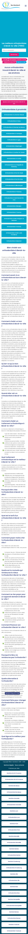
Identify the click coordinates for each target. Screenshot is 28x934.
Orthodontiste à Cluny (14, 121)
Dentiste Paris (14, 823)
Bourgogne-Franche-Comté (18, 59)
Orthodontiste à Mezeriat (14, 241)
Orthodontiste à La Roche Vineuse (14, 115)
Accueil (5, 59)
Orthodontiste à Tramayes (14, 133)
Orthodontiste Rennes (14, 918)
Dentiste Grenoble (14, 798)
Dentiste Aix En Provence (14, 773)
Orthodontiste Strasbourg (14, 868)
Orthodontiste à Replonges (14, 146)
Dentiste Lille (14, 874)
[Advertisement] (14, 27)
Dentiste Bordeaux (14, 786)
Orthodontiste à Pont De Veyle (14, 173)
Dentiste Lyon (14, 811)
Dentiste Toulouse (14, 924)
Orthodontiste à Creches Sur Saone (14, 152)
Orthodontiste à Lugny (14, 140)
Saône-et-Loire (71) (9, 62)
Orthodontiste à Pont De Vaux (14, 179)
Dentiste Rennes (14, 912)
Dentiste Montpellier (14, 899)
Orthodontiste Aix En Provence (14, 779)
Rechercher (14, 54)
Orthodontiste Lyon (14, 817)
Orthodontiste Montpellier (14, 905)
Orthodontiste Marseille (14, 842)
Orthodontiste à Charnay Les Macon (14, 127)
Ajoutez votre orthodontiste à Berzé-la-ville (14, 102)
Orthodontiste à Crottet (14, 158)
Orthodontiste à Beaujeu (14, 206)
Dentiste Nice (14, 886)
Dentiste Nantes (14, 849)
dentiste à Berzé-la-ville (12, 693)
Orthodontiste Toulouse (14, 931)
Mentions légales (9, 765)
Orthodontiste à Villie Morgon (14, 185)
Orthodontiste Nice (14, 893)
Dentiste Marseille (14, 836)
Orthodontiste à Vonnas (14, 226)
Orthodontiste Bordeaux (14, 792)
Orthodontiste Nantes (14, 855)
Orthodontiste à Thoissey (14, 192)
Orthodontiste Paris (14, 830)
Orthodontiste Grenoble (14, 805)
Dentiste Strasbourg (14, 861)
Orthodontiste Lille (14, 880)
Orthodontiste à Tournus (14, 212)
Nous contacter (19, 765)
